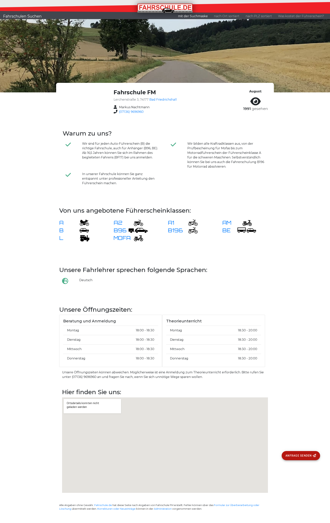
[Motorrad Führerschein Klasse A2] (136, 222)
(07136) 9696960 (131, 112)
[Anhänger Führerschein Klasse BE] (246, 230)
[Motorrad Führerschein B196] (190, 230)
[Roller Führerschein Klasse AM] (244, 222)
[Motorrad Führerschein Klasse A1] (190, 222)
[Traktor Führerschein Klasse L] (82, 238)
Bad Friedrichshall (163, 99)
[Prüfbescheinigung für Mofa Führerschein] (136, 238)
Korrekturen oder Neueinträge (116, 508)
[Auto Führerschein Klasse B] (82, 230)
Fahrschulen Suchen (22, 16)
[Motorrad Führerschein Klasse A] (82, 222)
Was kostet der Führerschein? (301, 16)
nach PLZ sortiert (259, 16)
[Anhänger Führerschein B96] (138, 230)
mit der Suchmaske (194, 16)
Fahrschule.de (103, 505)
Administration (163, 508)
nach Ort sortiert (226, 16)
